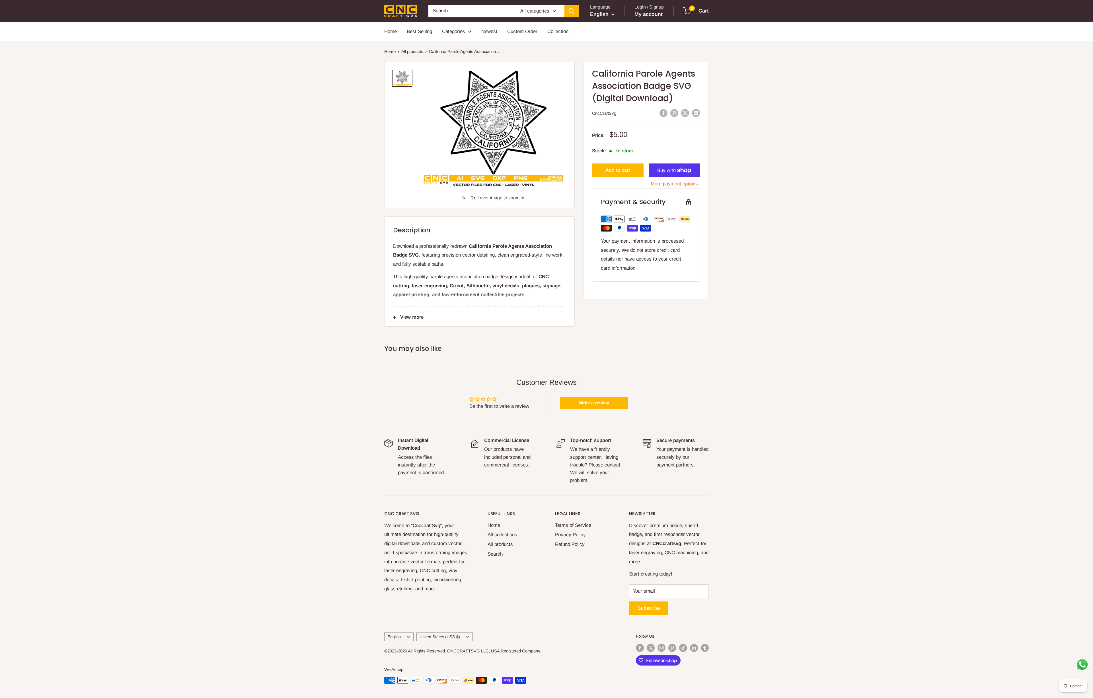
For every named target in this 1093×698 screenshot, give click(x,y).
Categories (453, 31)
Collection (557, 31)
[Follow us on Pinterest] (672, 648)
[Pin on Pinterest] (674, 112)
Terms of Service (573, 525)
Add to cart (617, 170)
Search (495, 554)
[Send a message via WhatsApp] (1082, 664)
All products (412, 51)
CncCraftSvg (604, 113)
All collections (502, 534)
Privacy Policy (570, 534)
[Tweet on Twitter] (685, 112)
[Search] (571, 11)
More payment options (674, 184)
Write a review (594, 402)
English (394, 636)
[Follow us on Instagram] (661, 648)
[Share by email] (696, 112)
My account (648, 14)
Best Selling (419, 31)
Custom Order (522, 31)
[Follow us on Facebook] (640, 648)
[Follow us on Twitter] (651, 648)
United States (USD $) (440, 636)
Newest (489, 31)
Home (390, 31)
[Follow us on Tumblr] (705, 648)
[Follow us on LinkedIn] (694, 648)
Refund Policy (570, 544)
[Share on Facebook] (663, 112)
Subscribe (649, 608)
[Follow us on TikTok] (683, 648)
